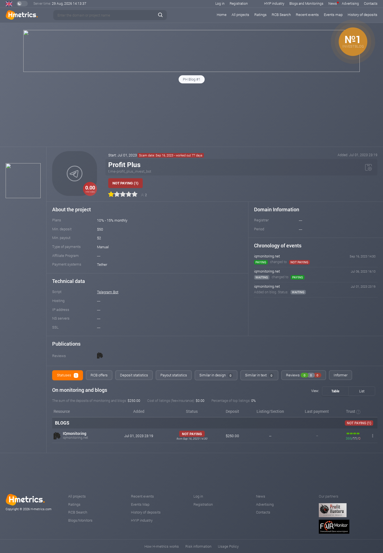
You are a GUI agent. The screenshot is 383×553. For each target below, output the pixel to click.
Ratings (260, 14)
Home (222, 14)
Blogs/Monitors (80, 520)
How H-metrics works (161, 546)
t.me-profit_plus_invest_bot (129, 171)
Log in (220, 3)
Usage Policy (228, 546)
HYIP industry (274, 3)
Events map (333, 14)
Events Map (140, 504)
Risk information (198, 546)
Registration (239, 3)
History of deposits (362, 14)
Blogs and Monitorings (306, 3)
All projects (240, 14)
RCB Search (281, 14)
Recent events (307, 14)
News (332, 3)
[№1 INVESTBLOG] (191, 70)
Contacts (370, 3)
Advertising (350, 3)
